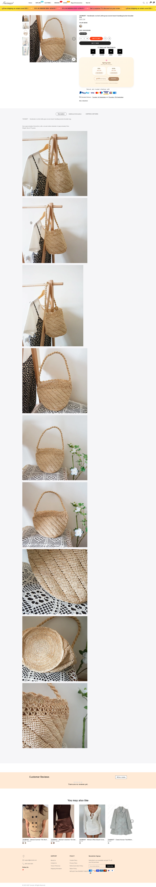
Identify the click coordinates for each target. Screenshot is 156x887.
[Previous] (32, 38)
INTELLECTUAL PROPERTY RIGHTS (79, 871)
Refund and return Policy (76, 866)
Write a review (121, 777)
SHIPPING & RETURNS (92, 114)
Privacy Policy (73, 863)
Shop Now (113, 78)
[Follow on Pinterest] (23, 870)
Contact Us (54, 863)
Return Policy (73, 868)
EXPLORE (39, 2)
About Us (53, 860)
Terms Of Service (55, 866)
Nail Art (88, 2)
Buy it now (95, 43)
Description (61, 114)
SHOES (66, 2)
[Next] (74, 38)
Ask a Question (83, 100)
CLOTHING (48, 2)
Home (30, 2)
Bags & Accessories (76, 2)
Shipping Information (56, 868)
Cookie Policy (73, 860)
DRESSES (58, 2)
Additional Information (75, 114)
